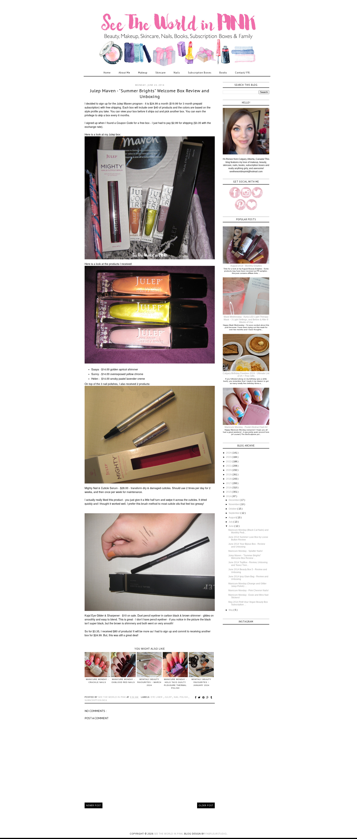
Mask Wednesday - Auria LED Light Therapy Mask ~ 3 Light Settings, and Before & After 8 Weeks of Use (246, 320)
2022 (229, 461)
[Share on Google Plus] (208, 697)
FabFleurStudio (216, 833)
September (234, 513)
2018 (229, 479)
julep (168, 697)
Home (107, 72)
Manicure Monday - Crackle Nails (97, 680)
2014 (229, 496)
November (234, 504)
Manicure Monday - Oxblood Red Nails (123, 680)
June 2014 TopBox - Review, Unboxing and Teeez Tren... (248, 563)
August (232, 517)
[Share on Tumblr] (211, 697)
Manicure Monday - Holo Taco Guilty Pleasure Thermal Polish (175, 683)
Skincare (160, 72)
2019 (229, 474)
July (231, 522)
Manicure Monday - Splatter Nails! (245, 551)
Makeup (142, 72)
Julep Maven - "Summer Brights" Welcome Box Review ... (244, 556)
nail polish (181, 697)
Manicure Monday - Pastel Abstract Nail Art (246, 427)
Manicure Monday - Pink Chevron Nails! (248, 590)
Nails (177, 72)
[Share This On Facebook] (196, 697)
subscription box (96, 700)
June (231, 526)
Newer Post (93, 805)
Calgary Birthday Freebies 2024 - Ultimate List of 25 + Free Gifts (246, 374)
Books (223, 72)
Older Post (206, 805)
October (233, 508)
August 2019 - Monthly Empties (246, 266)
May (231, 610)
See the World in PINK (168, 833)
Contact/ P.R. (242, 72)
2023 (229, 457)
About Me (124, 72)
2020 (229, 470)
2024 (229, 452)
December (234, 500)
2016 (229, 487)
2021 (229, 466)
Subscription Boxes (199, 72)
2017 (229, 483)
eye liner (157, 697)
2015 (229, 492)
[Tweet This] (200, 697)
